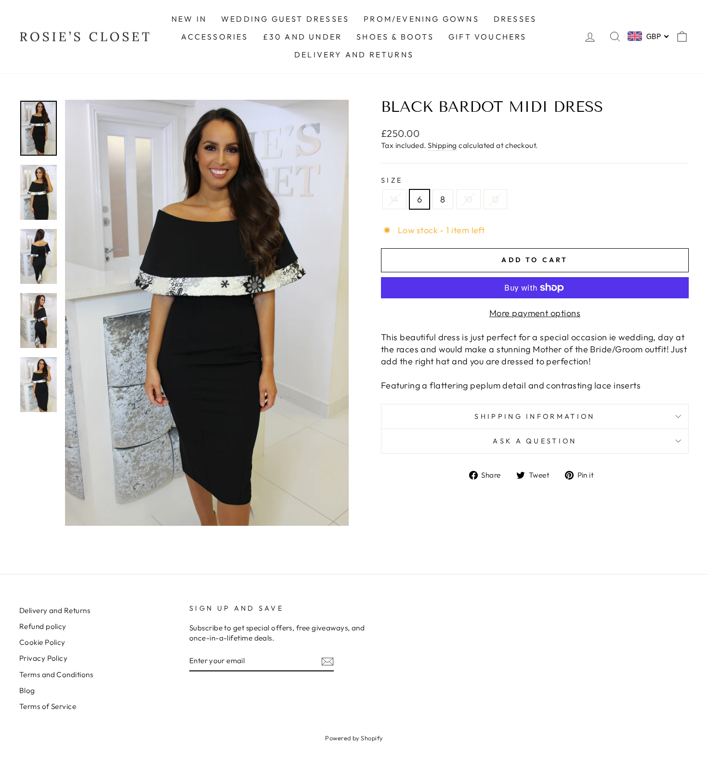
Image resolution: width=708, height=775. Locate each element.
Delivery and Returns (54, 610)
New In (189, 19)
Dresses (515, 19)
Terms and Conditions (56, 674)
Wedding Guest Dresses (285, 19)
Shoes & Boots (395, 36)
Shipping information (534, 416)
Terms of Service (47, 706)
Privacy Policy (43, 658)
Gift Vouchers (487, 36)
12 (495, 199)
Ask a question (535, 441)
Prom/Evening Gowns (421, 19)
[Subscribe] (327, 661)
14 (394, 199)
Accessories (214, 36)
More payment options (534, 313)
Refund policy (42, 626)
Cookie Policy (42, 642)
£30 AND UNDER (302, 36)
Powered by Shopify (353, 738)
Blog (27, 690)
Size (392, 180)
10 (468, 199)
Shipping (442, 145)
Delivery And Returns (354, 54)
